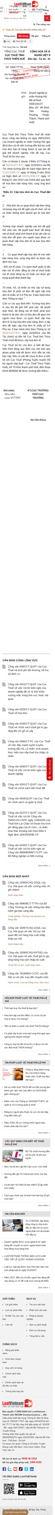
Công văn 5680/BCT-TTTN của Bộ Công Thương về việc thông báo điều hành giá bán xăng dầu (29, 907)
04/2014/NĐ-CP (31, 176)
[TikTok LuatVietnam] (21, 1469)
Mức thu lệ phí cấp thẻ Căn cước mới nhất (25, 1166)
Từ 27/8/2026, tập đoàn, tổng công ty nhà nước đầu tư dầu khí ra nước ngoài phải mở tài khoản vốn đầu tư (37, 1228)
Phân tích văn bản (38, 1310)
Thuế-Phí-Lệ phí (16, 965)
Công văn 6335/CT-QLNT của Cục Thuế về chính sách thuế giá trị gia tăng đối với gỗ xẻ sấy (27, 727)
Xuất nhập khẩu (15, 895)
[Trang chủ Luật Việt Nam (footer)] (26, 1403)
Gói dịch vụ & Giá (25, 9)
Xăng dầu (12, 919)
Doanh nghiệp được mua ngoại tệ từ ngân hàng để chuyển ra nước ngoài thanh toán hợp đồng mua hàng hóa (25, 1245)
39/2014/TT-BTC (15, 165)
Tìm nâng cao (42, 24)
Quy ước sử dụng (13, 1368)
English (38, 9)
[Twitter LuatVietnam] (26, 1469)
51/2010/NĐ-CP (11, 172)
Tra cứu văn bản (37, 1304)
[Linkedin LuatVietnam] (32, 1469)
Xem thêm (43, 865)
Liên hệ (9, 1324)
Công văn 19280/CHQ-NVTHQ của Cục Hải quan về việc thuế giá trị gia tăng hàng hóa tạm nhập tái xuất (28, 956)
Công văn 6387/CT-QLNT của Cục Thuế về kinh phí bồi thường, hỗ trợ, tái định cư (28, 670)
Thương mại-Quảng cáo (33, 916)
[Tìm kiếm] (47, 18)
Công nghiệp (14, 916)
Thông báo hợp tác (14, 1391)
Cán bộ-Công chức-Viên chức (34, 982)
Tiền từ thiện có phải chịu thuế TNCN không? (26, 1026)
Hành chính (13, 982)
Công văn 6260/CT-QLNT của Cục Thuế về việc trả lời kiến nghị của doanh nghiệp (27, 770)
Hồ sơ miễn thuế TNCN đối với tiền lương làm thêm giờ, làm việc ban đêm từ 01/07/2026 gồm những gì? (27, 1090)
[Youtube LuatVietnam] (15, 1469)
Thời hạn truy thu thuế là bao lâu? (20, 1008)
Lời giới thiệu (11, 1304)
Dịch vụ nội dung (37, 1330)
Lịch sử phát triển (13, 1310)
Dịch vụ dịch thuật (38, 1324)
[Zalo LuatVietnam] (10, 1469)
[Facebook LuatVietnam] (4, 1469)
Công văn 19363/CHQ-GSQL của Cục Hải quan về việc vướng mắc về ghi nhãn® (29, 886)
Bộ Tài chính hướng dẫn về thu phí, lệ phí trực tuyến (38, 1154)
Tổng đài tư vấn (37, 1336)
